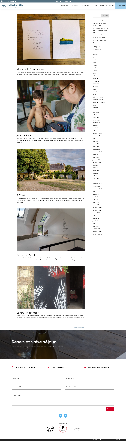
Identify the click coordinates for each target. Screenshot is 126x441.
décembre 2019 (97, 207)
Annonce (95, 52)
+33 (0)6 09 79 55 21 (10, 1)
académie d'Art (97, 49)
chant (94, 62)
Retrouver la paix (97, 35)
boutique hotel (97, 60)
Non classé (96, 81)
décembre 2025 (97, 122)
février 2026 (96, 117)
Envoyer (110, 409)
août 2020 (95, 191)
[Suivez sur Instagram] (65, 416)
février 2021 (96, 178)
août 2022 (95, 165)
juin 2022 (95, 168)
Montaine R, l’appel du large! (31, 69)
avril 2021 (95, 175)
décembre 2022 (97, 162)
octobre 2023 (96, 149)
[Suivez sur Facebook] (60, 416)
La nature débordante (28, 312)
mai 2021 (95, 173)
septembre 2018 (97, 234)
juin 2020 (95, 197)
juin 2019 (95, 221)
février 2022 (96, 170)
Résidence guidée (98, 99)
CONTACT (111, 6)
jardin (94, 73)
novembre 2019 (97, 210)
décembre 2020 (97, 183)
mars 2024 (96, 144)
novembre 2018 (97, 231)
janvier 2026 (96, 120)
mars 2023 (96, 157)
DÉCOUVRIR (85, 6)
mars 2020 (96, 202)
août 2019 (95, 215)
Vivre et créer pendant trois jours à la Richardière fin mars (100, 30)
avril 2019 (95, 223)
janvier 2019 (96, 228)
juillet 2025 (96, 125)
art (93, 57)
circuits (95, 68)
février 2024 (96, 146)
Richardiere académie (99, 102)
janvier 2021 (96, 181)
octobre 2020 (96, 186)
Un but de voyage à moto (100, 37)
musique (95, 78)
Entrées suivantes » (79, 327)
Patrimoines (96, 84)
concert (95, 70)
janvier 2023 (96, 160)
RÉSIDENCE (75, 6)
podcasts (95, 86)
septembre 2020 (97, 189)
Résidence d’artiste (26, 255)
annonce (95, 54)
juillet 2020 (96, 194)
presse (94, 94)
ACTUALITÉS (103, 6)
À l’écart (21, 195)
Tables (94, 105)
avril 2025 (95, 130)
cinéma (95, 65)
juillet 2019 (96, 218)
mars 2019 (96, 226)
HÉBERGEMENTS (63, 6)
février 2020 (96, 205)
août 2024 (95, 138)
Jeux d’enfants (24, 135)
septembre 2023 (97, 152)
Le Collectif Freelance (119, 439)
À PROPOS (95, 6)
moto (94, 76)
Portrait (95, 92)
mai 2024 (95, 141)
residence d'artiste (98, 97)
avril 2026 (95, 114)
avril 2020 (95, 199)
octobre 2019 (96, 213)
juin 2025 (95, 128)
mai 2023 (95, 154)
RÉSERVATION (121, 6)
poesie (94, 89)
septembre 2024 (97, 136)
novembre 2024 (97, 133)
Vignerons (95, 107)
